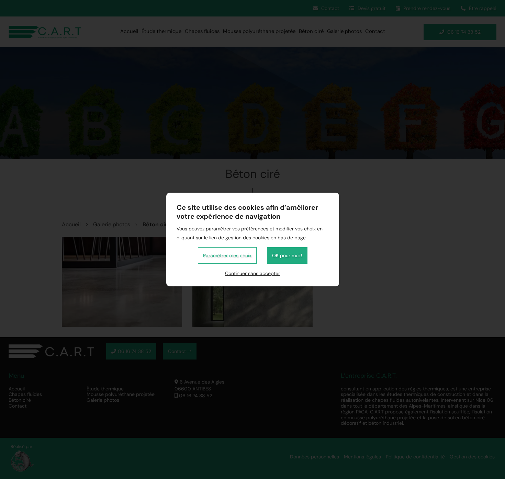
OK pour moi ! (287, 255)
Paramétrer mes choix (227, 255)
